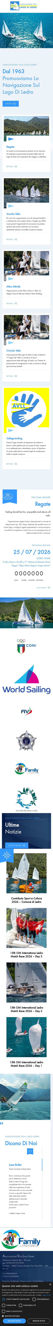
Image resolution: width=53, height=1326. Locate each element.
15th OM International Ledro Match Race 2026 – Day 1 (26, 1063)
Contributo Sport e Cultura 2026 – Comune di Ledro (26, 900)
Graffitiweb (14, 1281)
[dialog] (26, 1304)
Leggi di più (46, 1295)
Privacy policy (26, 1281)
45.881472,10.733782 (15, 1263)
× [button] (50, 1284)
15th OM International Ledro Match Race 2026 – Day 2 (26, 1009)
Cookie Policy (38, 1281)
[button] (26, 1316)
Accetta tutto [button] (14, 1321)
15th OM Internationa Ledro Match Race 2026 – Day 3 (26, 954)
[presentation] (2, 1239)
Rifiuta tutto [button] (39, 1321)
